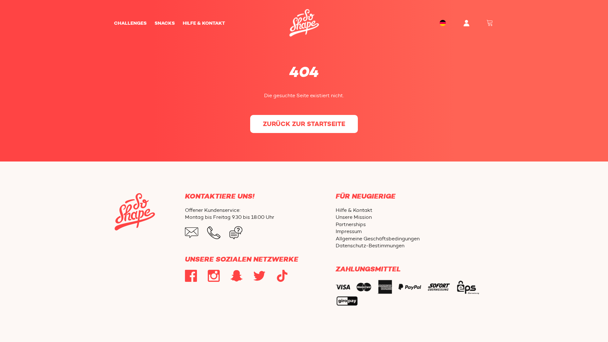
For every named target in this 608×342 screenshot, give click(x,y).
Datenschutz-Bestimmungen (370, 246)
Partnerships (351, 224)
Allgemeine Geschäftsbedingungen (378, 239)
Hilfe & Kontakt (204, 23)
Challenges (130, 23)
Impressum (349, 231)
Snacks (165, 23)
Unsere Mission (354, 217)
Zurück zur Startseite (304, 124)
